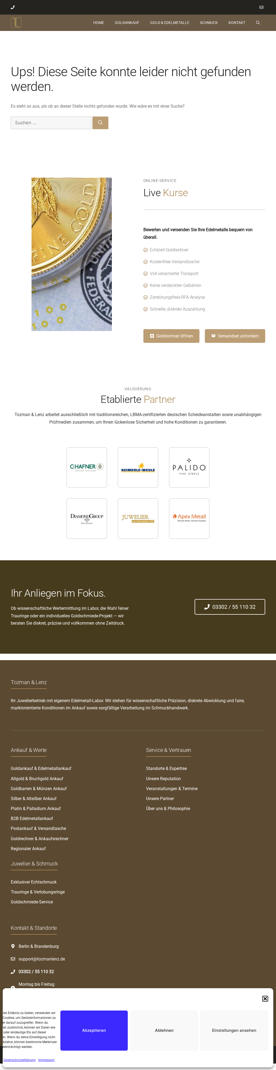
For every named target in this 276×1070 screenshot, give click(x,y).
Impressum (46, 1060)
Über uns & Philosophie (168, 808)
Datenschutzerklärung (20, 1060)
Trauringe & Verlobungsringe (38, 892)
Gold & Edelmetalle (169, 22)
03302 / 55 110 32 (36, 971)
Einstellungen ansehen (234, 1030)
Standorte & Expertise (166, 768)
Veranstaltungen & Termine (172, 788)
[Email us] (262, 7)
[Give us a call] (13, 7)
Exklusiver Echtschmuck (34, 882)
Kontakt (237, 22)
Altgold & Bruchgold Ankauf (37, 778)
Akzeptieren (94, 1030)
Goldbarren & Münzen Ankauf (39, 788)
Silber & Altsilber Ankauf (34, 798)
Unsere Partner (160, 798)
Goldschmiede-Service (32, 901)
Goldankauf (127, 22)
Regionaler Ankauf (28, 848)
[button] (265, 998)
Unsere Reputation (163, 778)
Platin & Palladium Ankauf (36, 808)
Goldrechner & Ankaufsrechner (39, 838)
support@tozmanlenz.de (42, 959)
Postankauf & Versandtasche (38, 828)
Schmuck (209, 22)
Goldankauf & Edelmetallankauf (41, 768)
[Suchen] (100, 123)
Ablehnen (164, 1030)
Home (98, 22)
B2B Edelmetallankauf (32, 818)
